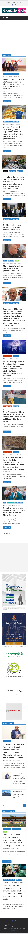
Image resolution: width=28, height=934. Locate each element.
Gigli (5, 502)
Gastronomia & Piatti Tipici (9, 879)
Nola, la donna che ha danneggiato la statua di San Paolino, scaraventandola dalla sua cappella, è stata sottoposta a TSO (13, 183)
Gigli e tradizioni (11, 502)
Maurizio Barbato (16, 124)
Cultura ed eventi (7, 356)
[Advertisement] (14, 39)
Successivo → (22, 537)
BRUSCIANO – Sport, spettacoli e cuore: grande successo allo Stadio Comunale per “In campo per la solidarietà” (13, 840)
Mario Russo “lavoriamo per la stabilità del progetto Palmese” (13, 268)
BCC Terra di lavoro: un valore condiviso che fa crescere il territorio (13, 227)
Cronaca (5, 171)
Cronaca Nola (12, 171)
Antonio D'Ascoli (15, 76)
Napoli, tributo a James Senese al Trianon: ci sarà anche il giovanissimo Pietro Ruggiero (14, 511)
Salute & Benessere (17, 828)
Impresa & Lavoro (7, 73)
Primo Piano (15, 73)
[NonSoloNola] (3, 18)
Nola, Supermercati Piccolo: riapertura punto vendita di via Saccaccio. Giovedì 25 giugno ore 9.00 (19, 794)
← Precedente (6, 533)
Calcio (5, 260)
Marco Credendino (18, 263)
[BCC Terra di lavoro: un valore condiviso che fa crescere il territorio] (14, 210)
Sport (17, 260)
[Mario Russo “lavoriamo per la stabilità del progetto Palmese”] (14, 251)
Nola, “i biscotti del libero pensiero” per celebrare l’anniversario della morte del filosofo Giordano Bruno (14, 416)
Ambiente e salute (7, 828)
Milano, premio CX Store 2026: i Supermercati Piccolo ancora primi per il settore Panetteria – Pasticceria (13, 84)
